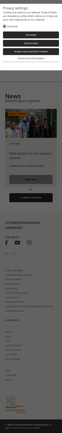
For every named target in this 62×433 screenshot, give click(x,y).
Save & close (31, 43)
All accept (31, 34)
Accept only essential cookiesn (31, 51)
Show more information (31, 58)
